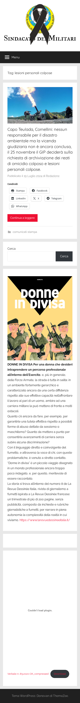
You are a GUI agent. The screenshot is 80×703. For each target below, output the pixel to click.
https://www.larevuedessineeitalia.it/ (45, 520)
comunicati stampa (25, 232)
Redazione (53, 176)
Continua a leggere (22, 218)
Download (60, 673)
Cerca (11, 248)
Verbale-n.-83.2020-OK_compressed (28, 673)
